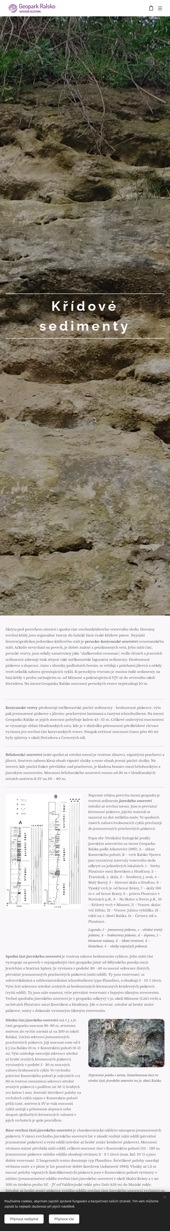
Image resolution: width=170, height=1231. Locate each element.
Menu (160, 8)
